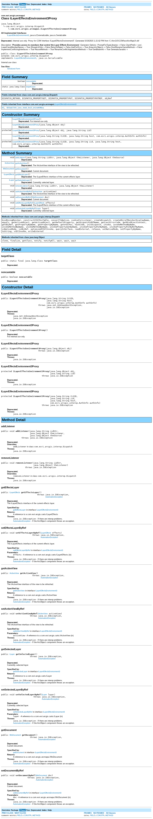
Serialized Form (13, 69)
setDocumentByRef (23, 197)
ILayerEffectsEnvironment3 (18, 35)
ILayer (11, 180)
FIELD (19, 9)
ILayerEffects (9, 174)
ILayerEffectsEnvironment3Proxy (26, 119)
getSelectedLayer (22, 180)
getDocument (20, 169)
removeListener (21, 186)
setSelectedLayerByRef (25, 209)
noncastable (31, 81)
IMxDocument (8, 169)
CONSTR (27, 9)
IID (3, 108)
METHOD (36, 9)
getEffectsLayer (21, 175)
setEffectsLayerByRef (24, 203)
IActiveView (9, 163)
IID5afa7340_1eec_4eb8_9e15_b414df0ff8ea (25, 108)
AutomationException (54, 497)
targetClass (30, 87)
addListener (20, 158)
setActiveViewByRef (23, 192)
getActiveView (21, 163)
